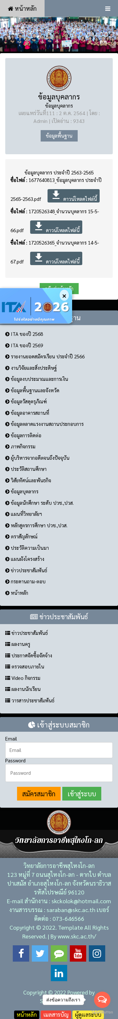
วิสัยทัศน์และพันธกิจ (30, 480)
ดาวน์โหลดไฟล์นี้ (73, 195)
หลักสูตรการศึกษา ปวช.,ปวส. (39, 525)
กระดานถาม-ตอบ (28, 581)
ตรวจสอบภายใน (27, 666)
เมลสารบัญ (56, 1014)
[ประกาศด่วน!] (36, 306)
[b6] (59, 34)
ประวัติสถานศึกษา (28, 469)
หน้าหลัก (25, 8)
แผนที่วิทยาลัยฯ (26, 514)
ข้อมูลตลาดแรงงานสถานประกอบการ (47, 424)
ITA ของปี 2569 (26, 345)
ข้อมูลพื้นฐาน (59, 135)
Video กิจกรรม (25, 678)
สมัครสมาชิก (38, 793)
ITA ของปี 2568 (26, 334)
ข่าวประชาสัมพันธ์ (28, 570)
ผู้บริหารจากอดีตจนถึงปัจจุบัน (39, 458)
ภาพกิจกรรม (22, 446)
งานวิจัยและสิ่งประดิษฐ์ (33, 368)
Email (11, 738)
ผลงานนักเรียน (25, 689)
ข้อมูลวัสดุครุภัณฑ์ (28, 401)
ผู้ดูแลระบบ (88, 1014)
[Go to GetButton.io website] (102, 1012)
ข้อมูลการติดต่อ (25, 435)
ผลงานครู (20, 644)
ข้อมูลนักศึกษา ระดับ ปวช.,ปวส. (42, 503)
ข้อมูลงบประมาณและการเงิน (39, 379)
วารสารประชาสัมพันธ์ (32, 700)
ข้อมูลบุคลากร (59, 96)
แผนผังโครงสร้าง (27, 559)
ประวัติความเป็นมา (29, 548)
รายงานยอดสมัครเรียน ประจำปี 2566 (47, 356)
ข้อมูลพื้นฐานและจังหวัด (34, 390)
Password (15, 760)
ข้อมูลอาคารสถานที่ (29, 413)
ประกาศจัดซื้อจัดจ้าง (31, 655)
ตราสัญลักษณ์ (24, 536)
